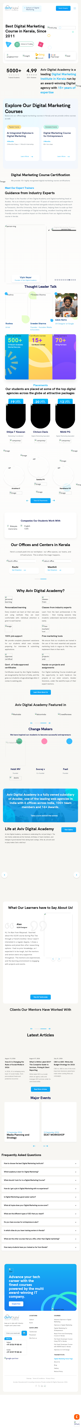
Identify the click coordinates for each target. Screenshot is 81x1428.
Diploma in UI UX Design (62, 1388)
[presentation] (4, 898)
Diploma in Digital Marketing (63, 1363)
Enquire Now (16, 1342)
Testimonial (33, 1370)
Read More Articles (40, 1127)
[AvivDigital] (12, 8)
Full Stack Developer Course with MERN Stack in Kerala (63, 1384)
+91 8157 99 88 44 (14, 1389)
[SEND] (24, 1371)
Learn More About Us (40, 701)
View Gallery (69, 838)
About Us (57, 1400)
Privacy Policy (50, 1417)
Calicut (31, 1358)
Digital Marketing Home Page (63, 1397)
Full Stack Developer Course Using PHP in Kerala (63, 1378)
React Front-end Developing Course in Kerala (63, 1373)
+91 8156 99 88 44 (14, 1382)
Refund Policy (58, 1410)
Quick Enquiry (63, 8)
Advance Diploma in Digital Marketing (62, 1359)
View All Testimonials (40, 1035)
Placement (32, 1373)
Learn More (25, 165)
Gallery (56, 1406)
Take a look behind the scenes (44, 824)
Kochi (31, 1361)
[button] (55, 288)
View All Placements (40, 509)
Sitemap (29, 1417)
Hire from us (33, 1376)
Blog (55, 1403)
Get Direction (17, 579)
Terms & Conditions (38, 1417)
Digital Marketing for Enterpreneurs (60, 1367)
